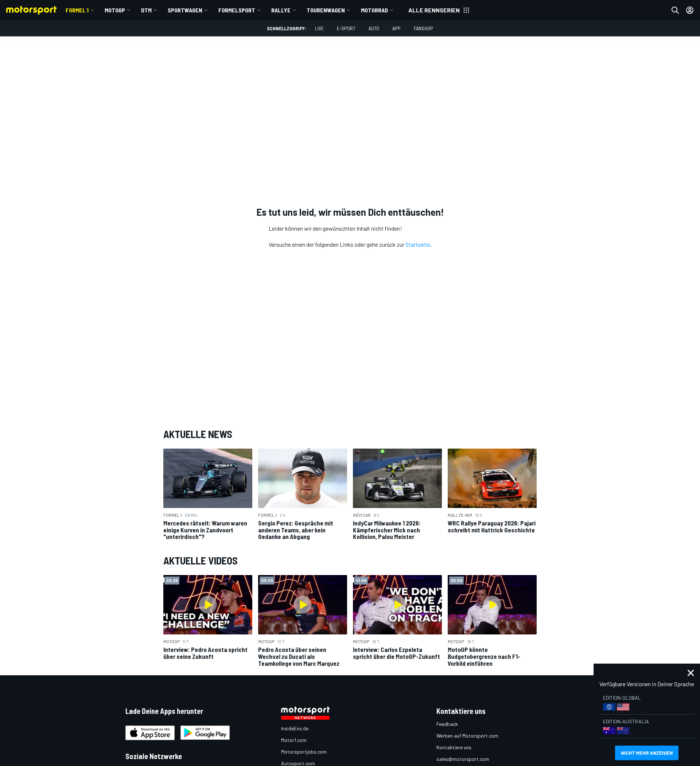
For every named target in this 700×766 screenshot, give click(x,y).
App (396, 28)
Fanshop (423, 28)
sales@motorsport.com (462, 759)
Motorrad (374, 10)
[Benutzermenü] (689, 10)
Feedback (447, 724)
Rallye (281, 10)
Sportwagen (185, 10)
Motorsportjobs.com (304, 752)
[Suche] (675, 10)
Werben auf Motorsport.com (467, 735)
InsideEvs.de (294, 728)
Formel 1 (77, 10)
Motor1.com (294, 740)
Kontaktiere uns (453, 747)
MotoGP (115, 10)
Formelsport (236, 10)
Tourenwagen (326, 10)
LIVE (319, 28)
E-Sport (346, 28)
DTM (146, 10)
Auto (374, 28)
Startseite (417, 244)
